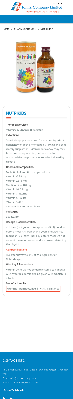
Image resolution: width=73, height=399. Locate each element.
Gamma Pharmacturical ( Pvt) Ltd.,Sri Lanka (33, 288)
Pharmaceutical (25, 29)
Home (6, 29)
